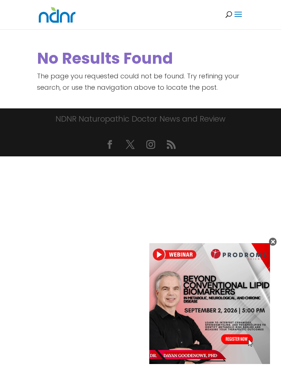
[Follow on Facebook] (110, 144)
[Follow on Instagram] (151, 144)
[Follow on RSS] (171, 144)
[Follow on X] (130, 144)
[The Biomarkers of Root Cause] (209, 361)
